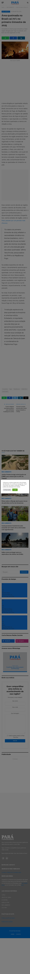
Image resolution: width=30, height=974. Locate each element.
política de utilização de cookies (11, 486)
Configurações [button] (7, 489)
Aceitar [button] (15, 489)
